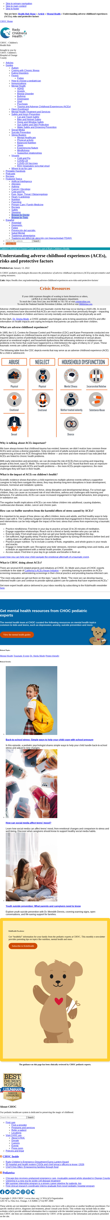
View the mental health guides (17, 634)
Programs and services (23, 1127)
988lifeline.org (85, 304)
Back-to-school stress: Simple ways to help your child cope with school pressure (49, 740)
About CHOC (18, 1138)
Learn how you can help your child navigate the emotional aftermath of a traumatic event (44, 557)
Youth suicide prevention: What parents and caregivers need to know (43, 906)
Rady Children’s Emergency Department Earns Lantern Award (37, 1162)
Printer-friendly (52, 656)
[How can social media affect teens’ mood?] (31, 817)
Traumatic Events (21, 656)
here (2, 588)
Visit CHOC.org (13, 1135)
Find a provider (19, 1125)
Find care (10, 1122)
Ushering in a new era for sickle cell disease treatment (33, 1181)
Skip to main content (16, 6)
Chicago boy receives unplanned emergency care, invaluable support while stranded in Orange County (58, 1178)
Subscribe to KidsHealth (23, 946)
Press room (17, 1148)
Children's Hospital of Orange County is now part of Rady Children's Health (34, 248)
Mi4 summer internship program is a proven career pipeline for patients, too (43, 1183)
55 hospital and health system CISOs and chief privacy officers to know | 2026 (45, 1164)
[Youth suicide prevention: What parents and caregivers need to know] (31, 900)
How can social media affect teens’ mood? (28, 823)
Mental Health (54, 14)
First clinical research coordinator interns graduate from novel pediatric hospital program (50, 1186)
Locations (16, 1133)
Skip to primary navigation (19, 3)
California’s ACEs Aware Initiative (42, 570)
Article (41, 14)
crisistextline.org (82, 301)
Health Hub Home (27, 14)
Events (14, 1145)
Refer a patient (18, 1130)
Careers (15, 1143)
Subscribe (11, 244)
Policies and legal (15, 1151)
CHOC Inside (11, 1156)
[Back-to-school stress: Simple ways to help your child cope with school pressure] (31, 734)
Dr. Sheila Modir (21, 319)
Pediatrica (9, 1172)
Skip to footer (12, 8)
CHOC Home (6, 21)
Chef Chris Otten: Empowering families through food (32, 1167)
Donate (15, 1140)
